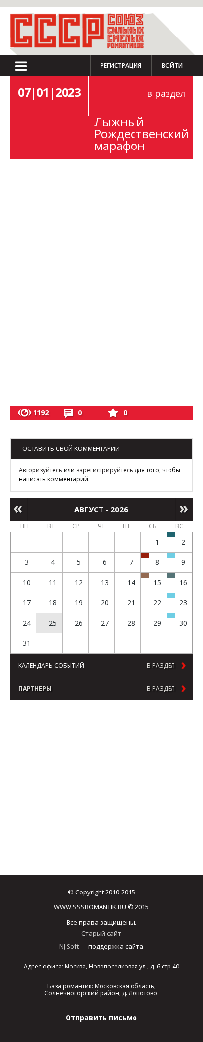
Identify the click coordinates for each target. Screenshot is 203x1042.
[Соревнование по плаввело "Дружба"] (171, 534)
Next (184, 509)
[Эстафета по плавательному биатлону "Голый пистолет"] (171, 555)
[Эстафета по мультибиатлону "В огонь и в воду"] (171, 595)
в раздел (166, 93)
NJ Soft (69, 946)
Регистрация (121, 65)
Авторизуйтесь (40, 470)
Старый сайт (101, 933)
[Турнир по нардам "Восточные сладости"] (145, 575)
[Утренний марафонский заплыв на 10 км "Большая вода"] (171, 615)
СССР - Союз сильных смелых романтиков (81, 31)
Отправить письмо (101, 1017)
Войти (172, 65)
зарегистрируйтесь (104, 470)
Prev (19, 509)
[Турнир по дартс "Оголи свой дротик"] (145, 555)
